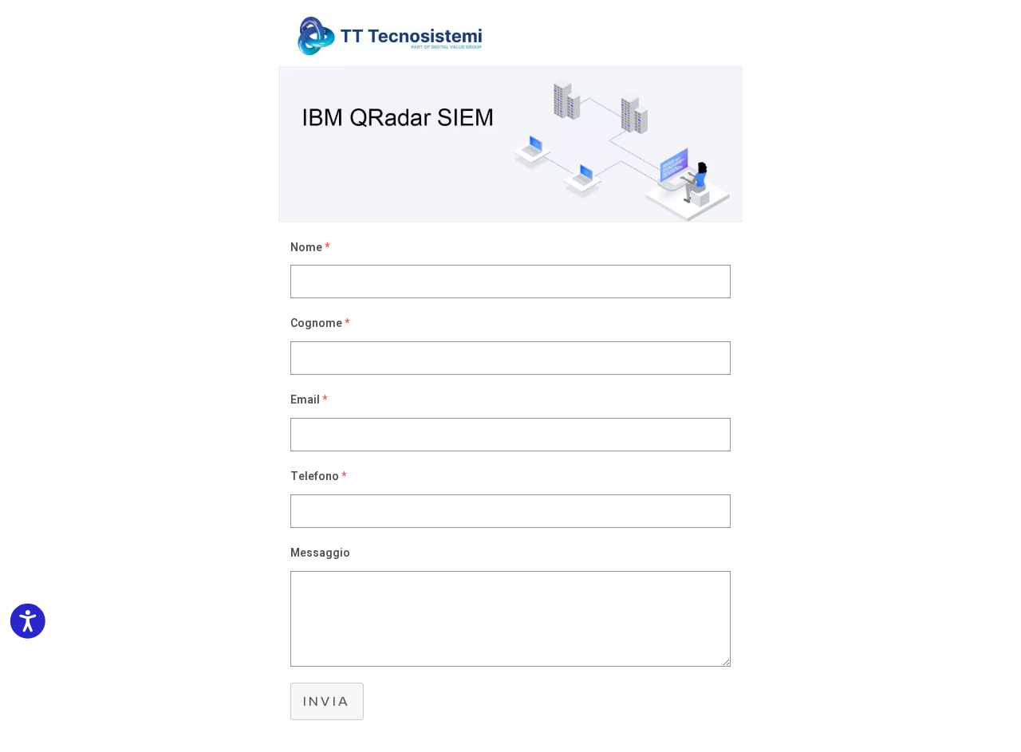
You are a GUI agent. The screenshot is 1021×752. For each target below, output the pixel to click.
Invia (327, 701)
